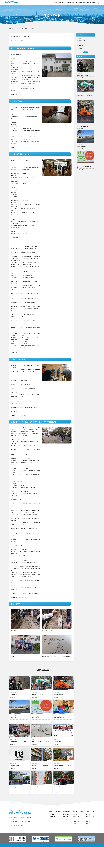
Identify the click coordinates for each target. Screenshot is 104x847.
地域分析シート (66, 819)
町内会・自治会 (76, 816)
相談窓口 (88, 821)
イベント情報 (52, 814)
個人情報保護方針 (19, 825)
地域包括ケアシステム (90, 814)
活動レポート (76, 814)
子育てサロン (76, 821)
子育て (87, 819)
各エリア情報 (66, 814)
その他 (74, 823)
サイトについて (12, 825)
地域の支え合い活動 (90, 816)
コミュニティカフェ (77, 819)
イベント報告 (52, 816)
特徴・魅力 (65, 816)
